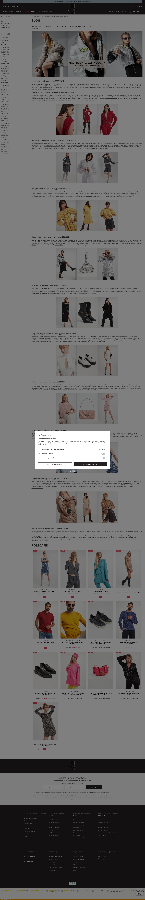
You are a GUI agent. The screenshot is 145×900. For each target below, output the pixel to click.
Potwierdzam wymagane (55, 464)
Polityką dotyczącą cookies (76, 441)
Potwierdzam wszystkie (90, 464)
